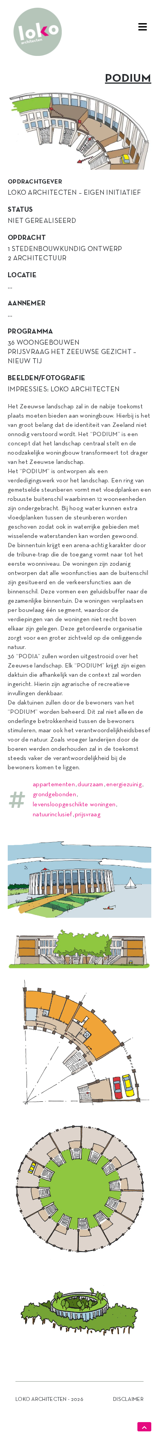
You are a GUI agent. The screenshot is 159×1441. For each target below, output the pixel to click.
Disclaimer (128, 1399)
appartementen (54, 784)
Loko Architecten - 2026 (49, 1399)
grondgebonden (54, 794)
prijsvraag (87, 814)
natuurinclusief (52, 814)
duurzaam (90, 784)
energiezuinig (124, 784)
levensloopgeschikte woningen (74, 804)
